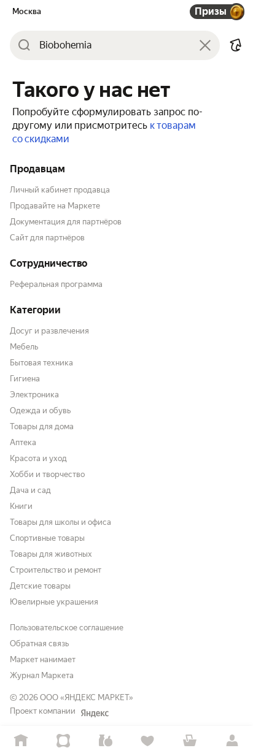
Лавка (105, 741)
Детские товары (40, 585)
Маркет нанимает (43, 659)
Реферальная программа (56, 284)
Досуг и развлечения (49, 330)
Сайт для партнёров (47, 237)
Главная (21, 741)
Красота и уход (38, 458)
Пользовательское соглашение (66, 627)
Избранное (147, 741)
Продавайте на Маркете (55, 205)
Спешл (63, 741)
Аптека (23, 442)
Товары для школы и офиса (60, 522)
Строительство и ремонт (55, 570)
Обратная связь (39, 643)
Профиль (232, 741)
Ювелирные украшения (54, 601)
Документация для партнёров (66, 221)
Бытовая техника (41, 362)
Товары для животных (51, 554)
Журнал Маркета (42, 675)
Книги (21, 506)
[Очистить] (205, 45)
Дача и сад (30, 490)
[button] (235, 45)
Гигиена (25, 378)
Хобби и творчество (47, 474)
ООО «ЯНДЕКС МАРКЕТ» (86, 697)
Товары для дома (42, 426)
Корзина (190, 741)
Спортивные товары (47, 538)
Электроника (34, 394)
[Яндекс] (94, 713)
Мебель (24, 346)
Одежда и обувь (40, 410)
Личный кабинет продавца (60, 189)
